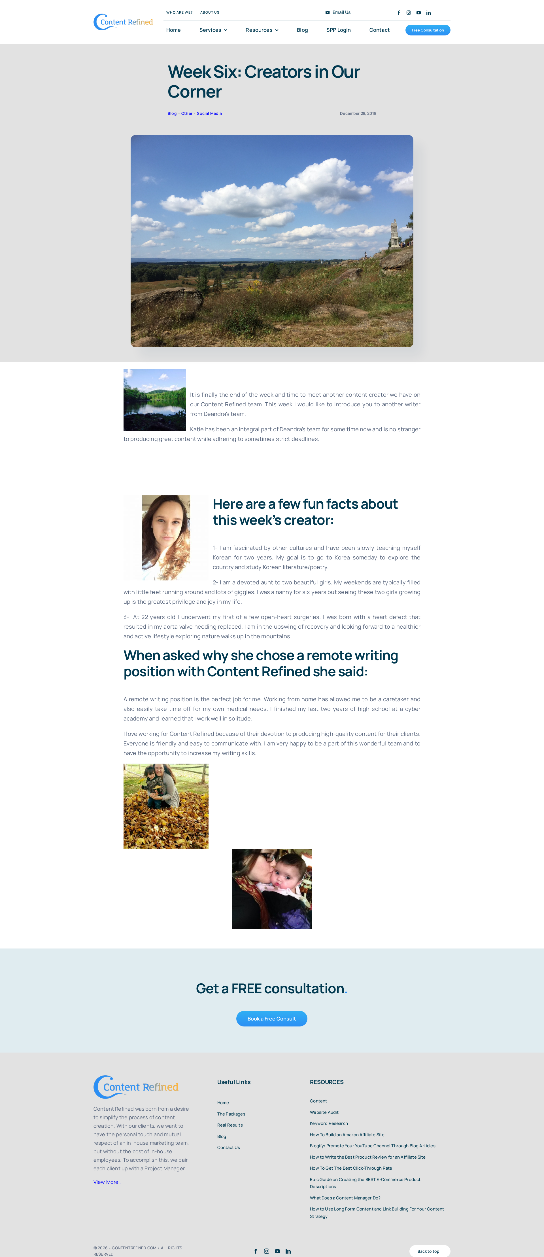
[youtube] (418, 12)
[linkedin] (428, 12)
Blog (172, 113)
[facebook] (399, 12)
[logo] (123, 16)
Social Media (209, 113)
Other (186, 113)
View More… (108, 1181)
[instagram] (409, 12)
